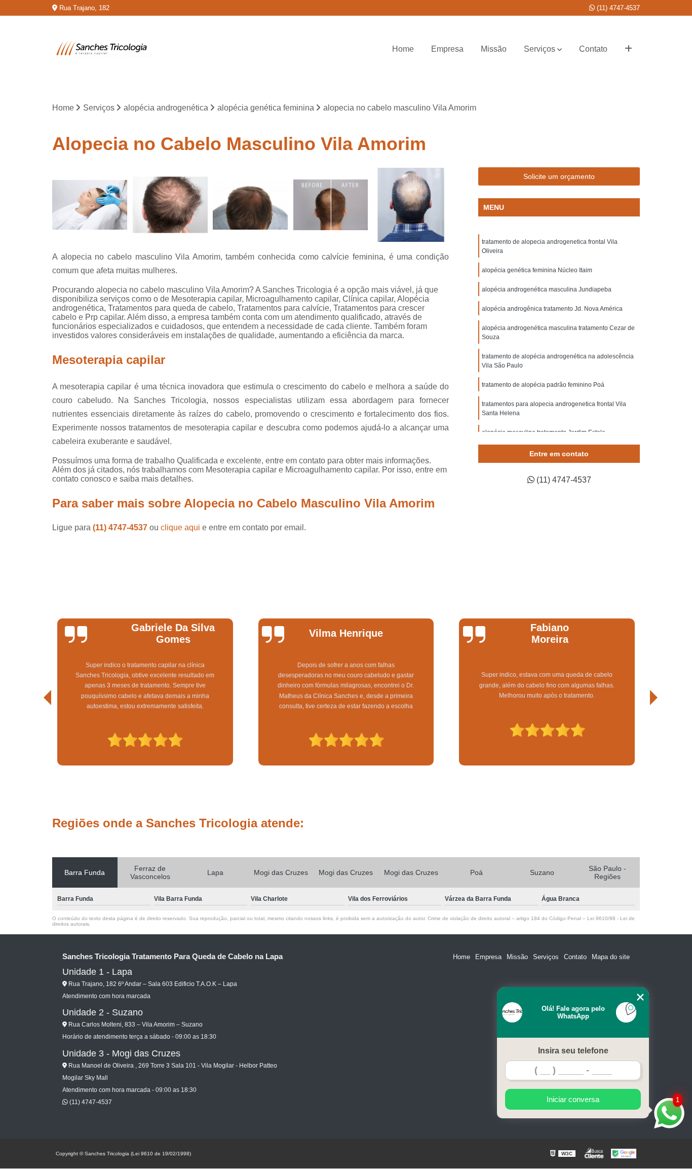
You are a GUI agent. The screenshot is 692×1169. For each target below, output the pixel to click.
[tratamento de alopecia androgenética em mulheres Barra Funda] (331, 205)
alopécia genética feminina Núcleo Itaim (537, 270)
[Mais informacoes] (628, 49)
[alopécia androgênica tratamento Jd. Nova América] (170, 205)
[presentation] (33, 736)
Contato (593, 49)
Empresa (447, 49)
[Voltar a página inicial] (102, 49)
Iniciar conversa (573, 1099)
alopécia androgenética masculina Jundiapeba (546, 289)
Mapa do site (611, 957)
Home (403, 49)
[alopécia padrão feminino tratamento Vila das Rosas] (250, 205)
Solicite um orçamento (559, 176)
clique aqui (180, 527)
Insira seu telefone (573, 1050)
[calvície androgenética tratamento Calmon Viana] (411, 205)
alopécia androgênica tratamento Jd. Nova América (552, 308)
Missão (494, 49)
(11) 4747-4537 (617, 8)
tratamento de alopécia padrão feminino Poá (543, 384)
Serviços (539, 49)
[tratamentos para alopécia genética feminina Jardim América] (90, 205)
